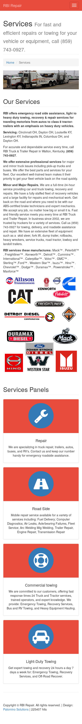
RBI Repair (12, 5)
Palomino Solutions (16, 709)
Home (10, 62)
